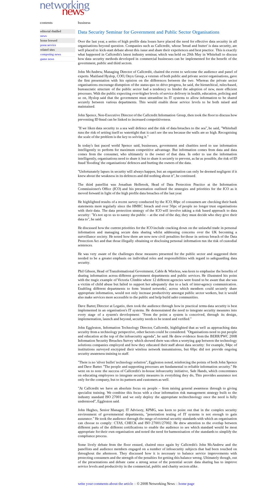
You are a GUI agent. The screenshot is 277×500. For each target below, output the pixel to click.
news (43, 35)
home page (186, 484)
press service (48, 45)
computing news (50, 54)
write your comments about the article (105, 484)
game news (47, 58)
